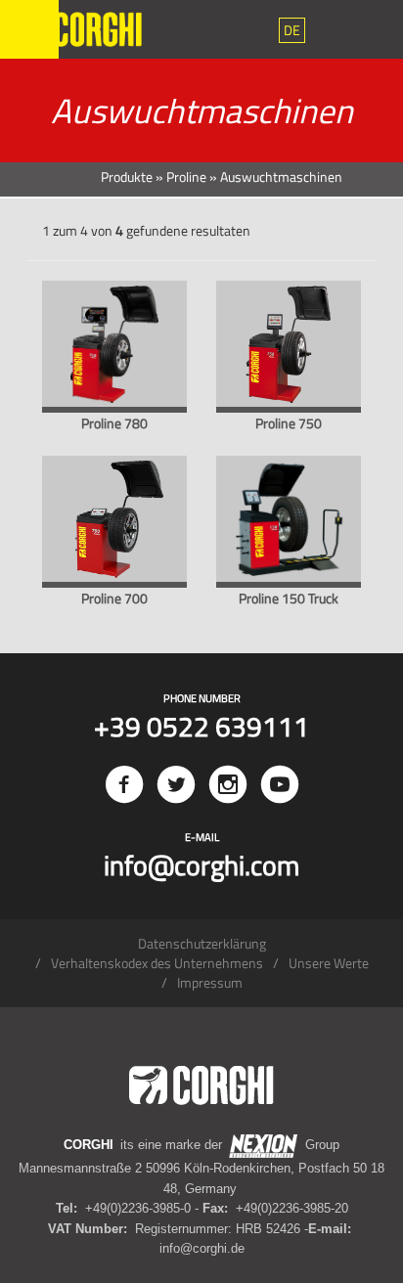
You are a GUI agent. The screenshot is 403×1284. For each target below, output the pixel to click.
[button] (292, 30)
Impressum (210, 982)
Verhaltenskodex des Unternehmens (157, 962)
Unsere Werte (329, 962)
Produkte (127, 176)
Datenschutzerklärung (202, 943)
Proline (186, 176)
